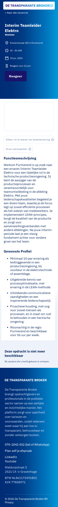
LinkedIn (11, 457)
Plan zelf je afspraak (18, 451)
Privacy (9, 502)
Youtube (10, 461)
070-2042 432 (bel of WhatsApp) (27, 444)
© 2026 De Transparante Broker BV (26, 499)
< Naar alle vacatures (16, 12)
